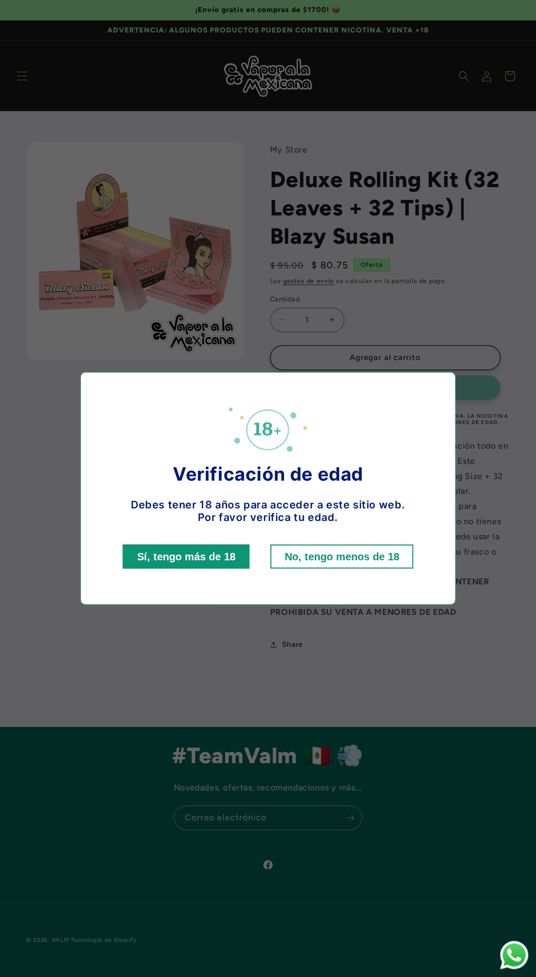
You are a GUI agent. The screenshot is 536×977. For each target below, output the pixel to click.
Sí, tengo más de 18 (186, 556)
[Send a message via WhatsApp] (514, 955)
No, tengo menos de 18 (342, 556)
